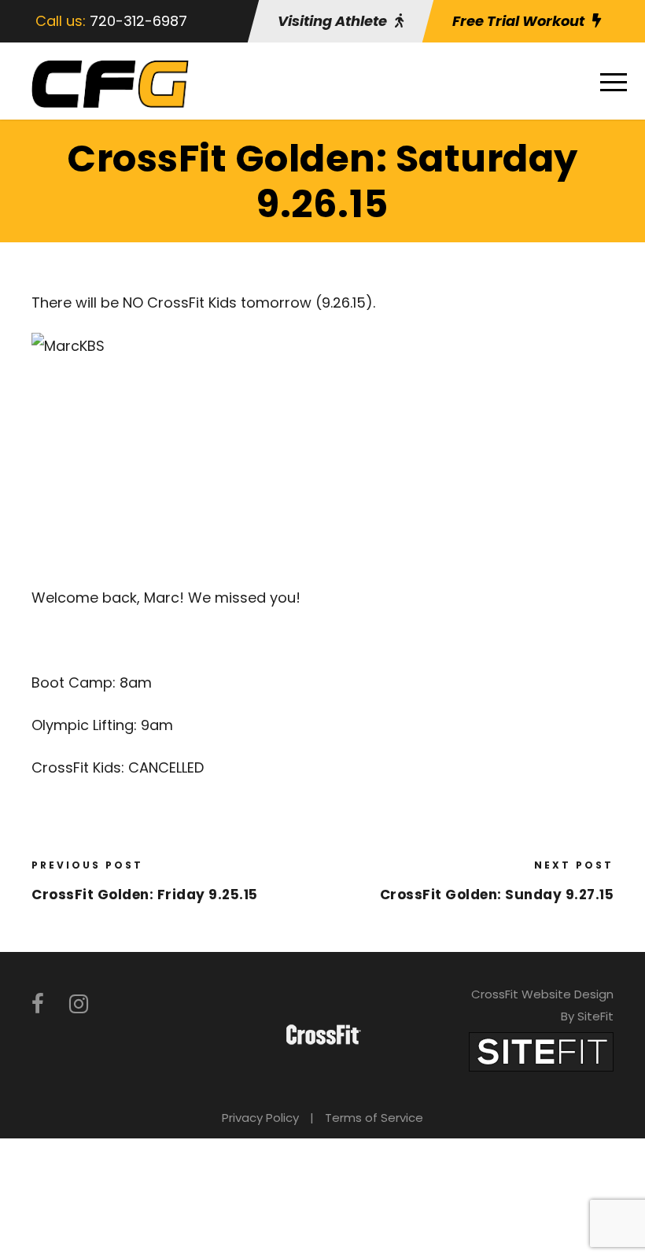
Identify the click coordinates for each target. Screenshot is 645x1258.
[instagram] (78, 1004)
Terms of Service (374, 1117)
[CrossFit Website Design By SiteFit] (541, 1050)
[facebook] (37, 1004)
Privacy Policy (260, 1117)
